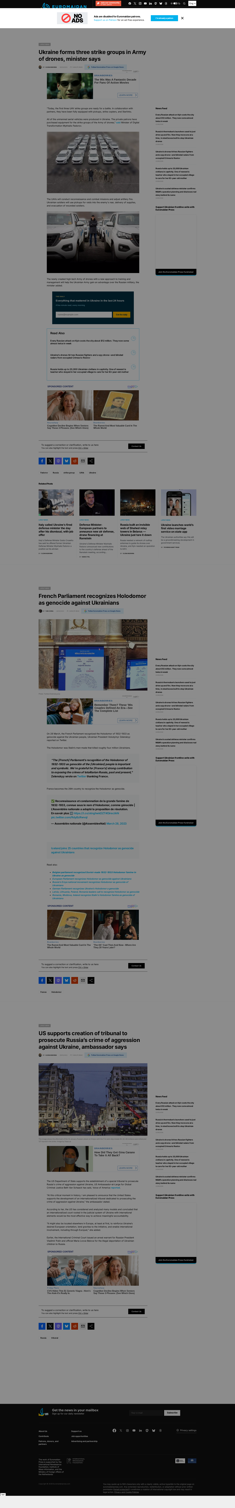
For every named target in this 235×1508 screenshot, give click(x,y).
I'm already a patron (164, 18)
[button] (175, 3)
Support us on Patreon (105, 20)
